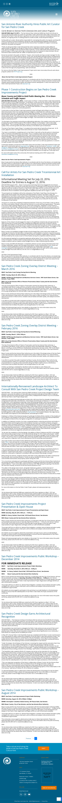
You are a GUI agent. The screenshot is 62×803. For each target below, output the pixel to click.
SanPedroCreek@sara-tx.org (10, 149)
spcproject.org (25, 146)
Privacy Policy (44, 801)
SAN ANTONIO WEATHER (47, 775)
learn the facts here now (13, 409)
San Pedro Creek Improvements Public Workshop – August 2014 (30, 691)
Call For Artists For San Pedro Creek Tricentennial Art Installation (31, 173)
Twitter (55, 146)
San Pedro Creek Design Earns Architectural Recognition (26, 615)
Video (6, 442)
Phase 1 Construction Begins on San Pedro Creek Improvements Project (29, 91)
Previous (28, 738)
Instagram (4, 147)
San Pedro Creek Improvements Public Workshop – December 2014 (30, 558)
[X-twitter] (4, 4)
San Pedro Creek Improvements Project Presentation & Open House (24, 505)
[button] (56, 14)
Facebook (49, 146)
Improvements (32, 412)
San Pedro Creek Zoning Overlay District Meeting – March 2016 (30, 267)
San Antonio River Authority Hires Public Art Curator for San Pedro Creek (31, 25)
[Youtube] (10, 4)
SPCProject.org (18, 72)
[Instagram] (7, 4)
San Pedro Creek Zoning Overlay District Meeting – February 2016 (30, 327)
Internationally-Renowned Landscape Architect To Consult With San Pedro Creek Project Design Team (30, 388)
